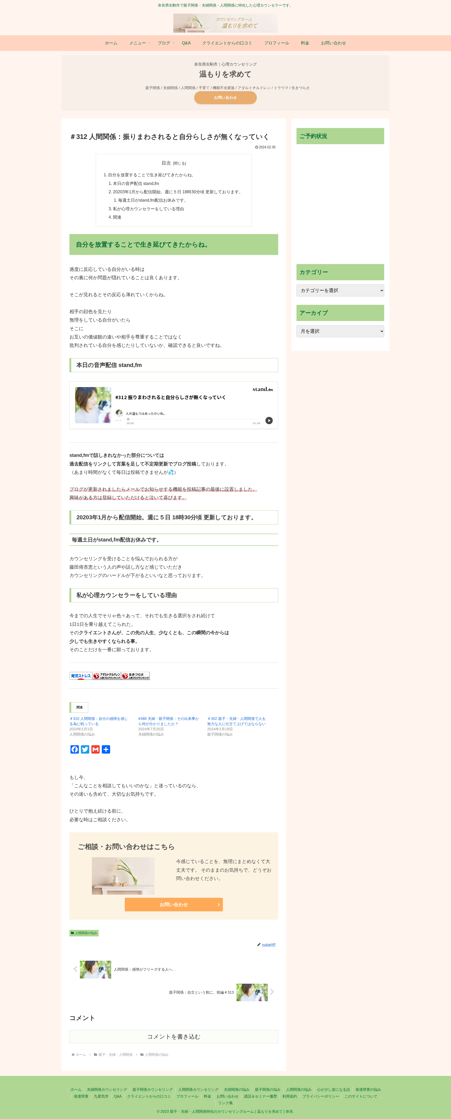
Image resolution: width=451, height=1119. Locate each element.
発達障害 (81, 1096)
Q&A (118, 1096)
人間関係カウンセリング (198, 1089)
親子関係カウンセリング (153, 1089)
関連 (117, 217)
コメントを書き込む (174, 1036)
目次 (166, 163)
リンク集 (225, 1103)
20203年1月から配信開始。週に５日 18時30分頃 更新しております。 (178, 191)
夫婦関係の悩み (237, 1089)
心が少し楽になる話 (333, 1089)
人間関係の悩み (86, 933)
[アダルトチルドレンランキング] (106, 675)
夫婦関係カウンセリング (107, 1089)
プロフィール (187, 1096)
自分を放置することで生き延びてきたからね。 (152, 174)
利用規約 (289, 1096)
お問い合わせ (225, 97)
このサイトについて (361, 1096)
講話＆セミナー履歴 (260, 1096)
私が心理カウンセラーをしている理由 (148, 208)
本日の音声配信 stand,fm (136, 183)
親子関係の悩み (268, 1089)
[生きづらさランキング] (135, 675)
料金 (207, 1096)
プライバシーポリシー (320, 1096)
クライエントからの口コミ (149, 1096)
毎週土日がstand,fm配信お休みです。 (153, 200)
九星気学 (101, 1096)
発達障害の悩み (368, 1089)
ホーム (75, 1089)
